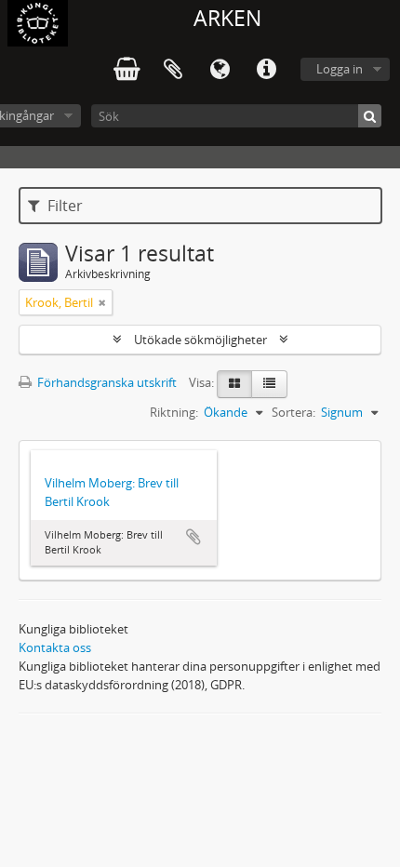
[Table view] (269, 384)
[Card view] (234, 384)
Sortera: (293, 412)
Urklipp (173, 70)
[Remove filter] (102, 302)
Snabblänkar (266, 70)
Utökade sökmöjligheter (200, 339)
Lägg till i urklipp (193, 536)
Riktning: (174, 412)
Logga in (339, 68)
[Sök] (369, 115)
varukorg (126, 70)
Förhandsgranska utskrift (105, 382)
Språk (219, 70)
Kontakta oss (55, 647)
